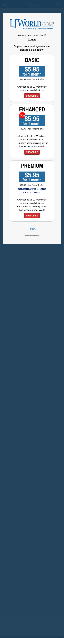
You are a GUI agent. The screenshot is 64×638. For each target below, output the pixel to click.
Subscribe (32, 95)
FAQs (33, 229)
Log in (32, 39)
